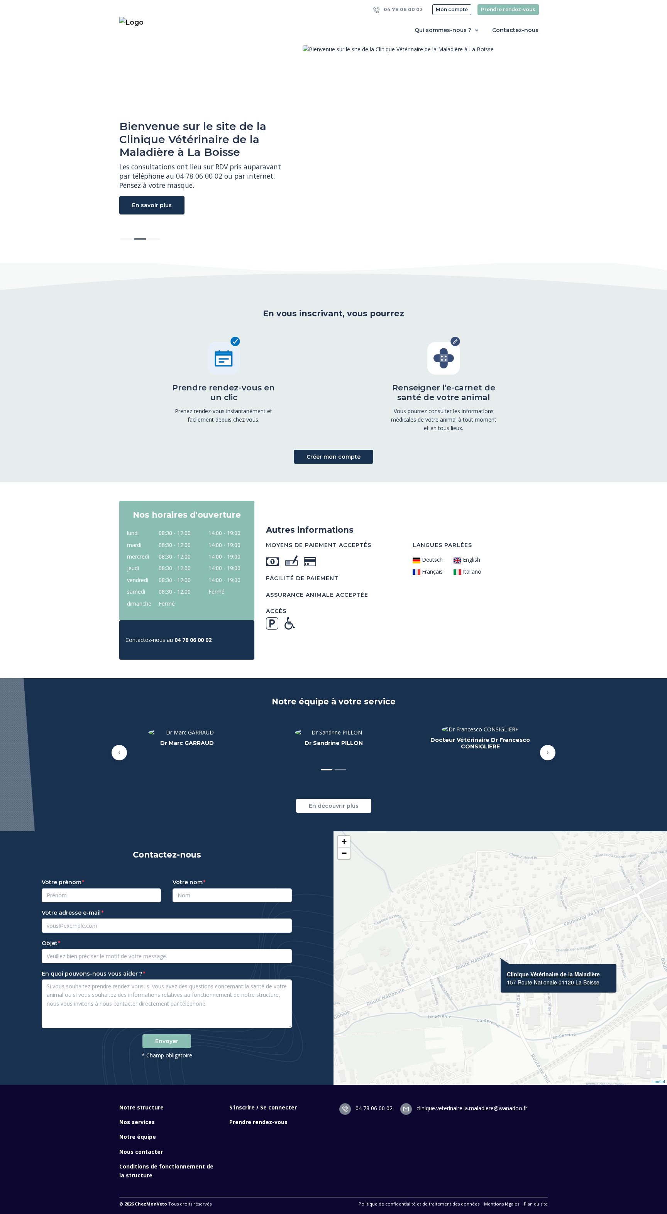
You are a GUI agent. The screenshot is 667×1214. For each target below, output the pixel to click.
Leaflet (658, 1081)
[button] (119, 752)
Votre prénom (61, 882)
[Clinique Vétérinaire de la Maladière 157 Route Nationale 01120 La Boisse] (500, 958)
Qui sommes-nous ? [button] (444, 30)
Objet (50, 943)
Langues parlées (442, 545)
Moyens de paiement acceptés (318, 545)
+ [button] (344, 841)
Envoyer (166, 1041)
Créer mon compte (333, 456)
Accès (276, 611)
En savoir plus (152, 205)
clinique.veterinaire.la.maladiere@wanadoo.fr (471, 1108)
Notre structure (141, 1107)
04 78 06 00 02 (403, 9)
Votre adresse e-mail (71, 912)
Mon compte (452, 9)
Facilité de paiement (302, 578)
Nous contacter (141, 1151)
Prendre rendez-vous (508, 9)
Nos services (137, 1122)
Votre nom (188, 882)
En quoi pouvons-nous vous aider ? (92, 973)
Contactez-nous (515, 30)
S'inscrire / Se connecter (263, 1107)
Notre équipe (137, 1136)
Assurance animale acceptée (317, 594)
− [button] (344, 853)
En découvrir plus (334, 805)
